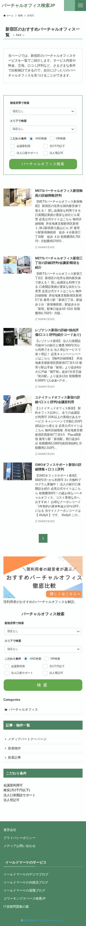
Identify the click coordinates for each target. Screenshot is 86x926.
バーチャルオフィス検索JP (28, 5)
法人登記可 (56, 153)
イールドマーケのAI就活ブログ (25, 882)
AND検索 (41, 138)
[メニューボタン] (80, 5)
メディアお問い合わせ (19, 846)
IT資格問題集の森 (16, 906)
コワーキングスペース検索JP (24, 898)
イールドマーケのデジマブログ (25, 874)
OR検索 (61, 138)
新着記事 (14, 757)
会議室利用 (23, 146)
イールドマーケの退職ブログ (24, 890)
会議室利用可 (13, 785)
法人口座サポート (28, 153)
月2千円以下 (57, 146)
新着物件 (14, 748)
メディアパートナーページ (27, 739)
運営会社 (9, 830)
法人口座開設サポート (19, 795)
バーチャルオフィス (23, 709)
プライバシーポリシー (19, 838)
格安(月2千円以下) (16, 790)
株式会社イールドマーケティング (44, 920)
